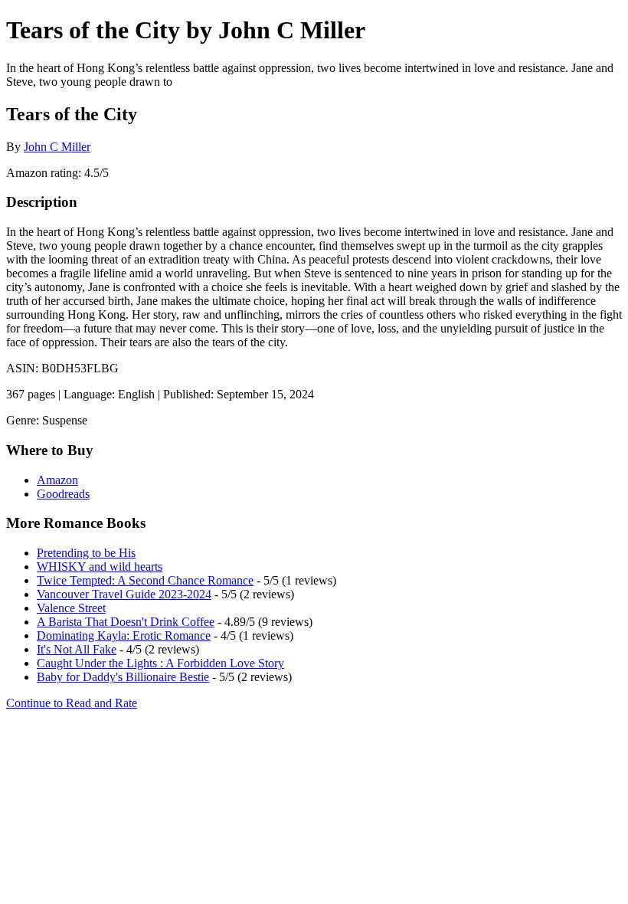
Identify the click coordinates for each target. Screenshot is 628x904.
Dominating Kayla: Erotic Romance (124, 635)
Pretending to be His (86, 552)
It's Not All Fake (76, 649)
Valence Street (71, 607)
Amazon (57, 479)
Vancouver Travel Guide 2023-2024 (124, 594)
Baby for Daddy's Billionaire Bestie (123, 676)
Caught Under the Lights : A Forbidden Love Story (160, 663)
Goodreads (63, 493)
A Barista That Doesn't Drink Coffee (125, 621)
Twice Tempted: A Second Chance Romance (145, 580)
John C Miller (57, 146)
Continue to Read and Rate (71, 702)
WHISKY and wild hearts (99, 566)
